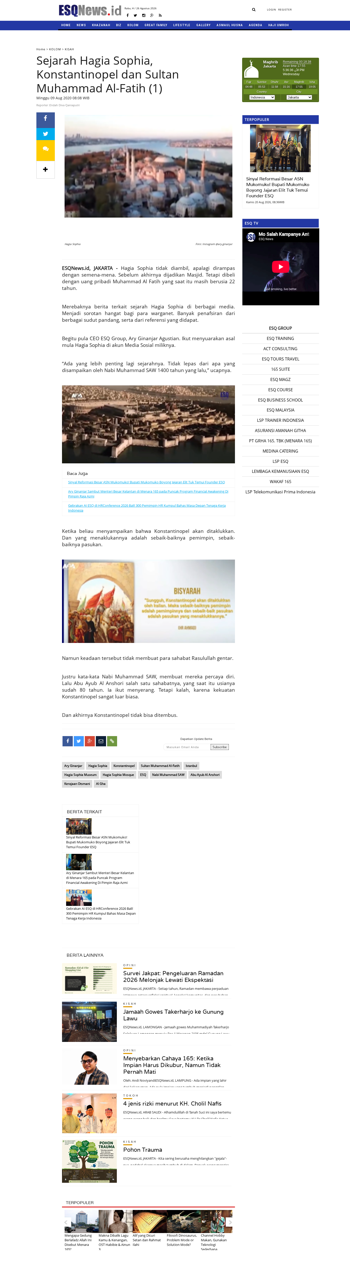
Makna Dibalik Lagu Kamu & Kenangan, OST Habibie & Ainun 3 (114, 1242)
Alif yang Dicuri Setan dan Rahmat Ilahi (147, 1240)
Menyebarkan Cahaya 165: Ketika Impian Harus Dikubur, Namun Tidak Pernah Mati (172, 1065)
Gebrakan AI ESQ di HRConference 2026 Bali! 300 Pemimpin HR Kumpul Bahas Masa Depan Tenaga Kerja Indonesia (101, 913)
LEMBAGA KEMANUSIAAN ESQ (280, 471)
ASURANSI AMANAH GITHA (280, 430)
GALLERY (203, 25)
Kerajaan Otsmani (77, 783)
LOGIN (271, 9)
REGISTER (285, 9)
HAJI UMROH (278, 25)
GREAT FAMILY (156, 25)
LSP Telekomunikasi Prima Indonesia (280, 492)
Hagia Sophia (97, 766)
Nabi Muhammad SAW (168, 775)
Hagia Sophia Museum (80, 775)
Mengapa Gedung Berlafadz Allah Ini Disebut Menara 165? (78, 1242)
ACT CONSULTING (280, 348)
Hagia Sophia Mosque (118, 775)
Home (40, 49)
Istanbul (191, 766)
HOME (66, 25)
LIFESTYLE (181, 25)
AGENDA (255, 25)
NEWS (81, 25)
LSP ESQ (280, 461)
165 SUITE (280, 369)
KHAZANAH (101, 25)
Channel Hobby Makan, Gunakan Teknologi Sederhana (214, 1242)
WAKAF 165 (280, 481)
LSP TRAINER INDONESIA (280, 420)
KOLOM (133, 25)
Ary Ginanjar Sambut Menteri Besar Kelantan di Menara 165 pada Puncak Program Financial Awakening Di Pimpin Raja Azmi (100, 878)
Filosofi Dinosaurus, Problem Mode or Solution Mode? (182, 1240)
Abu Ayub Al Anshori (205, 775)
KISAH (69, 49)
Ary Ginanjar (73, 766)
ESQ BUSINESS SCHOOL (280, 400)
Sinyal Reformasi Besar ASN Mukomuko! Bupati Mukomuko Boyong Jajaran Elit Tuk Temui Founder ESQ (146, 482)
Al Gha (101, 783)
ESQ (143, 775)
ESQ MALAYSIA (280, 410)
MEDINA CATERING (280, 451)
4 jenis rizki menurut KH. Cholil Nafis (172, 1103)
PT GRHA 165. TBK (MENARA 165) (280, 441)
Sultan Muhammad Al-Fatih (160, 766)
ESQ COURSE (280, 390)
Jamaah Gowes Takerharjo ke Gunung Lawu (173, 1015)
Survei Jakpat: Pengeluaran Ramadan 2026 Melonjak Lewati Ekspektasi (173, 976)
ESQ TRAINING (280, 338)
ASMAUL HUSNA (230, 25)
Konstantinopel (124, 766)
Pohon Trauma (142, 1149)
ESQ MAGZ (280, 379)
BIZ (118, 25)
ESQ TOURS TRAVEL (280, 359)
